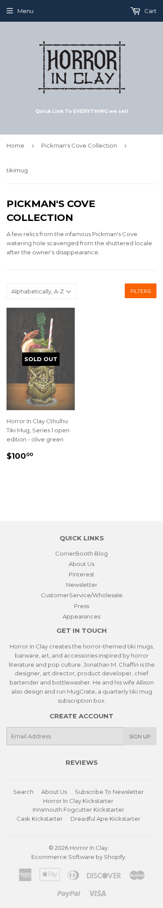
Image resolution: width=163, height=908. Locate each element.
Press (81, 605)
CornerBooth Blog (81, 553)
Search (23, 791)
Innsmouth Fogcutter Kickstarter (78, 809)
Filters (140, 291)
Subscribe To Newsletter (109, 791)
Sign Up (140, 736)
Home (15, 145)
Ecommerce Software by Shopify (78, 856)
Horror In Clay (89, 847)
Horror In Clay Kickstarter (78, 800)
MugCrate (81, 691)
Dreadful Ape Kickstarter (105, 818)
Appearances (81, 616)
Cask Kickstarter (40, 818)
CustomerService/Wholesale (82, 595)
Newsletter (81, 584)
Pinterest (81, 574)
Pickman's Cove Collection (79, 145)
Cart (149, 10)
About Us (81, 563)
